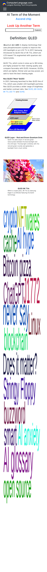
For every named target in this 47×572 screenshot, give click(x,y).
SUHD (21, 92)
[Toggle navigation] (5, 9)
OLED (30, 89)
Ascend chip (23, 18)
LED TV (12, 92)
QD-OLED (38, 89)
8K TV (5, 92)
